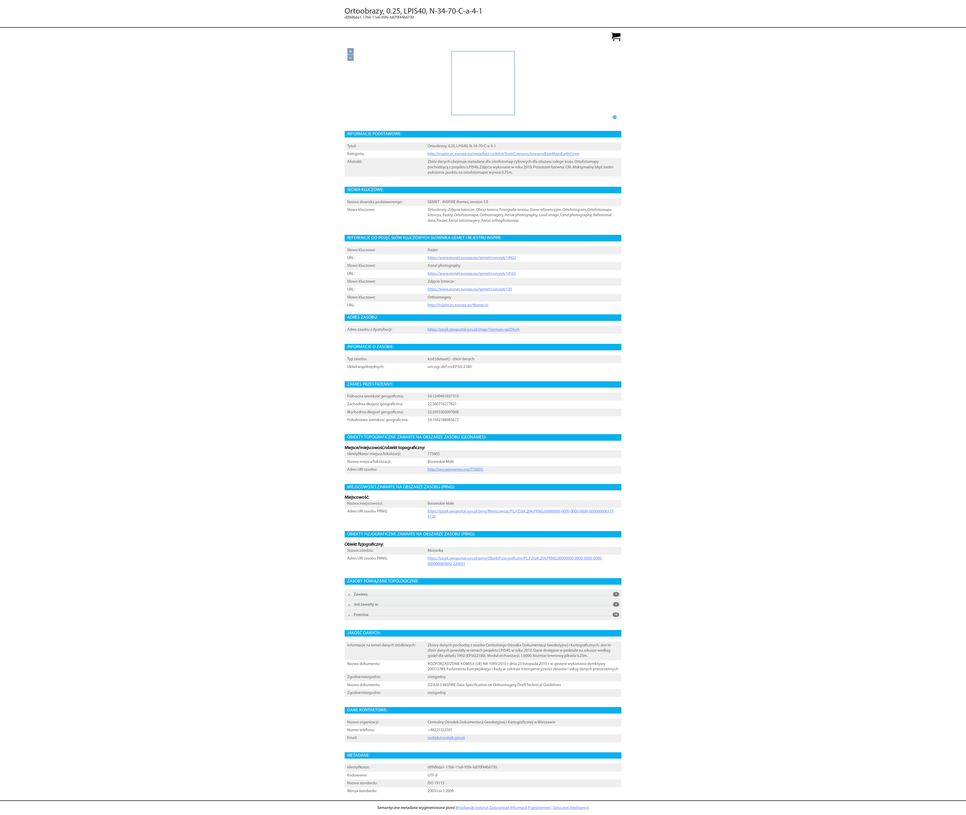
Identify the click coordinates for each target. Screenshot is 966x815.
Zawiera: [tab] (485, 594)
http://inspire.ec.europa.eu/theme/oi (458, 305)
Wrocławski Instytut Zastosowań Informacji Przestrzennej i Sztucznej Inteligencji (522, 808)
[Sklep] (616, 37)
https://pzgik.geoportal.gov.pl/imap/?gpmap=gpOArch (474, 330)
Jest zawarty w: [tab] (485, 605)
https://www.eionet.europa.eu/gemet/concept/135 (470, 289)
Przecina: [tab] (485, 615)
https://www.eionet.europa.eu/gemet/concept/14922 (472, 258)
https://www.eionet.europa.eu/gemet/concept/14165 (472, 274)
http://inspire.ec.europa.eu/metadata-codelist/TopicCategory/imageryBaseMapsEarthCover (504, 154)
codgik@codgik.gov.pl (446, 738)
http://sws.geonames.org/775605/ (456, 470)
